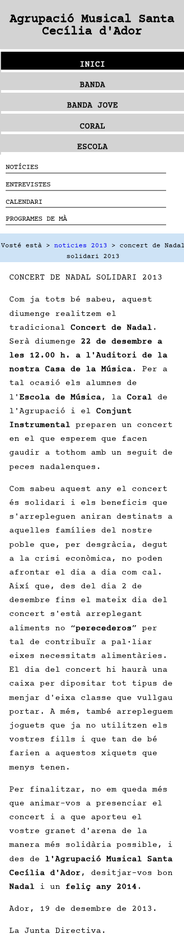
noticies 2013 (80, 245)
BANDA (92, 84)
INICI (92, 64)
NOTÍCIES (22, 166)
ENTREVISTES (28, 184)
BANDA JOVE (92, 105)
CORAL (92, 126)
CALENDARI (24, 201)
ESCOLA (92, 146)
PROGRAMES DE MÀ (36, 218)
